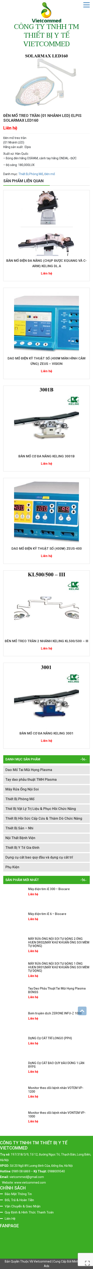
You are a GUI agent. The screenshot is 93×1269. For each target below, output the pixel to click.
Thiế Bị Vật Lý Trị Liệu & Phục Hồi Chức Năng (40, 809)
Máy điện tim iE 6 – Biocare (47, 914)
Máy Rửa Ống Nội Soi (22, 789)
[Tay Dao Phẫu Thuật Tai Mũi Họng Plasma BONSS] (14, 996)
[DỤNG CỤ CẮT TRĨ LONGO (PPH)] (14, 1046)
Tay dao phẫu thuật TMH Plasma (31, 779)
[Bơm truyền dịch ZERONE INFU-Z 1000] (14, 1021)
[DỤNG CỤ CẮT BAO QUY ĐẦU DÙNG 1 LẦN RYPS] (14, 1071)
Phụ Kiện (12, 867)
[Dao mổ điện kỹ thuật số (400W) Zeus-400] (46, 511)
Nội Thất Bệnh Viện (20, 838)
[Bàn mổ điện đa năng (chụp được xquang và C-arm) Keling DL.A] (46, 223)
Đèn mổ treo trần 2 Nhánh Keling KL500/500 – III (46, 641)
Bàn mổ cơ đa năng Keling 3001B (46, 456)
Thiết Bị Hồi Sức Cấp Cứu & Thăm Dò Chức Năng (43, 818)
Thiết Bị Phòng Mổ (30, 174)
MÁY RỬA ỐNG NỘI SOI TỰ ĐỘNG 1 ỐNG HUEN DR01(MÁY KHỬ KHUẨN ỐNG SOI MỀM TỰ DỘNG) (58, 967)
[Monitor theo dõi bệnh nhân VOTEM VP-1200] (14, 1096)
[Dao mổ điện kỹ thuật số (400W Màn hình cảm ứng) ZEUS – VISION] (46, 321)
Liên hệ (10, 128)
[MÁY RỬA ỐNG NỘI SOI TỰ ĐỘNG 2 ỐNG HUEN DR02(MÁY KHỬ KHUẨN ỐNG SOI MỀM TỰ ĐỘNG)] (14, 947)
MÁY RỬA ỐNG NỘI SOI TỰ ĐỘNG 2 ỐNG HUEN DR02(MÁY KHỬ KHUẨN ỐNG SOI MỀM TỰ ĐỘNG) (58, 942)
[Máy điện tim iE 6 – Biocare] (14, 922)
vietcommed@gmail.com (27, 1177)
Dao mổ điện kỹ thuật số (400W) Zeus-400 (46, 549)
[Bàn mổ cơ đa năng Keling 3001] (46, 696)
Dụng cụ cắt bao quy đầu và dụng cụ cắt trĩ (39, 857)
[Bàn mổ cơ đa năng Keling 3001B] (46, 419)
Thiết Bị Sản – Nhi (19, 828)
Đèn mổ (49, 174)
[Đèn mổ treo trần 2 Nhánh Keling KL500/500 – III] (46, 603)
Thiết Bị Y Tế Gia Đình (22, 848)
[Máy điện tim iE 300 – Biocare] (14, 897)
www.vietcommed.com (30, 1182)
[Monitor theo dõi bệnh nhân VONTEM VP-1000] (14, 1121)
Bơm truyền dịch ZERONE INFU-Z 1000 (55, 1013)
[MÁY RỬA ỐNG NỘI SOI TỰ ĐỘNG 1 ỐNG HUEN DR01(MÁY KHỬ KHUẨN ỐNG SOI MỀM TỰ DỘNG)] (14, 971)
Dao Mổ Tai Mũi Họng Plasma (28, 770)
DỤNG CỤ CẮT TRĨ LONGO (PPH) (50, 1038)
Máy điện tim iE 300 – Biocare (49, 889)
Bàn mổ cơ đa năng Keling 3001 (46, 733)
